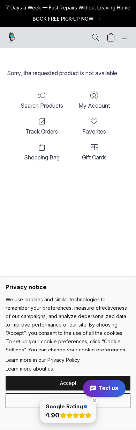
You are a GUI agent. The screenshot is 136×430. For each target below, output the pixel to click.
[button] (13, 37)
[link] (68, 19)
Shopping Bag (42, 157)
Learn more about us (29, 369)
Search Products (42, 105)
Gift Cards (94, 157)
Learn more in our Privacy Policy (43, 360)
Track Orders (41, 131)
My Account (94, 105)
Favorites (94, 131)
